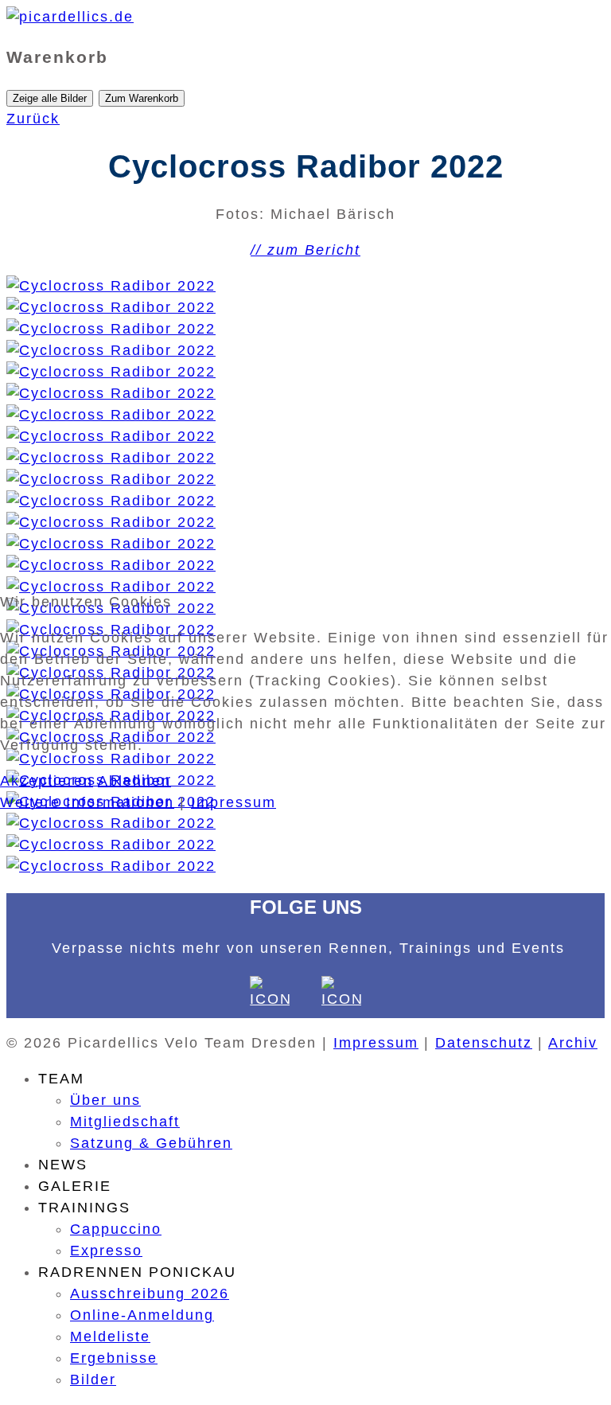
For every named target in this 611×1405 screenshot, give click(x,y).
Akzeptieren (46, 781)
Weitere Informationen (87, 802)
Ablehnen (134, 781)
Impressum (233, 802)
